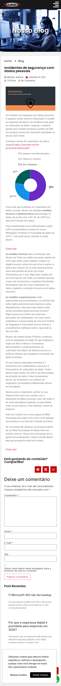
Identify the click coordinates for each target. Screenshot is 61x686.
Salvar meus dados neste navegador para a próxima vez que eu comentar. (27, 569)
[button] (38, 469)
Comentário (11, 495)
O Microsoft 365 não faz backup (30, 595)
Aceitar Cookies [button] (40, 675)
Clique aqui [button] (11, 248)
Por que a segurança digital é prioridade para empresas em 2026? (28, 626)
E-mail (8, 543)
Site (6, 554)
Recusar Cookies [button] (18, 675)
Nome (8, 531)
